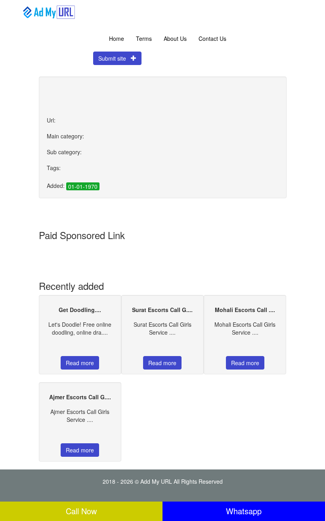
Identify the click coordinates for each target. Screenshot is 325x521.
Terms (144, 38)
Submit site (114, 58)
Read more (80, 363)
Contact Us (212, 38)
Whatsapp (244, 511)
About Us (175, 38)
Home (116, 38)
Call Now (81, 511)
